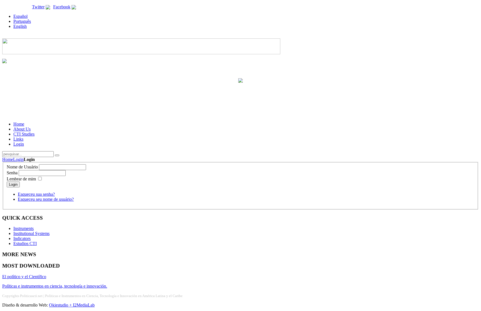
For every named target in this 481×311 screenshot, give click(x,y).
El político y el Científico (24, 276)
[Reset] (57, 155)
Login (18, 159)
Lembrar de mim (21, 179)
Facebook (61, 6)
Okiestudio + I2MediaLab (72, 305)
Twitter (38, 6)
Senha (12, 172)
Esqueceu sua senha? (36, 194)
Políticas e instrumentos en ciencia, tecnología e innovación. (54, 286)
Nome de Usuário (22, 167)
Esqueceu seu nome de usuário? (46, 199)
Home (7, 159)
